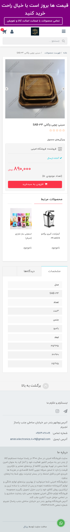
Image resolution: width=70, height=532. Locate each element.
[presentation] (63, 88)
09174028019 (43, 433)
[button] (6, 31)
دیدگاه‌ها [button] (29, 271)
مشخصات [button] (54, 271)
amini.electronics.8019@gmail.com (30, 439)
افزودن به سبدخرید (33, 184)
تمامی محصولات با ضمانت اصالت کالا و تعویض (33, 21)
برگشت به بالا (31, 385)
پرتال (25, 526)
